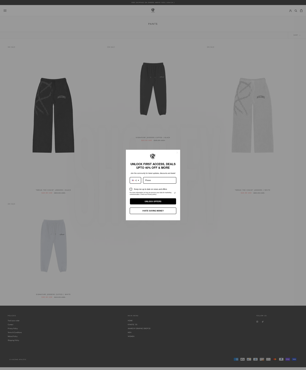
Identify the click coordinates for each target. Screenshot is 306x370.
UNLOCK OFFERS (153, 201)
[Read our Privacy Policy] (174, 192)
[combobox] (135, 180)
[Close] (177, 152)
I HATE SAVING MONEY (153, 211)
